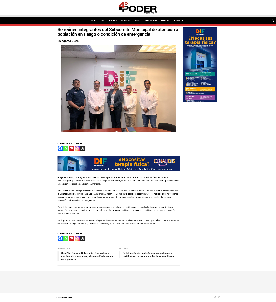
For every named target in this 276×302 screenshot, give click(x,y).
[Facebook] (60, 148)
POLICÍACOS (178, 20)
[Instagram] (77, 148)
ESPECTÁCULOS (151, 20)
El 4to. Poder (67, 297)
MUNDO (137, 20)
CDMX (102, 20)
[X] (82, 148)
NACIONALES (125, 20)
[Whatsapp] (65, 148)
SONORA (112, 20)
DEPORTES (165, 20)
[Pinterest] (71, 148)
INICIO (93, 20)
